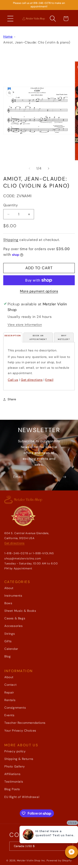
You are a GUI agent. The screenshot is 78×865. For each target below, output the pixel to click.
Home (8, 36)
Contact (10, 685)
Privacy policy (15, 751)
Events (9, 715)
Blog (7, 656)
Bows (8, 603)
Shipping (10, 239)
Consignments (15, 708)
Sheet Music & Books (20, 611)
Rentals (9, 700)
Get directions (31, 380)
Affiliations (12, 774)
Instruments (13, 595)
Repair (9, 692)
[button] (10, 18)
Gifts (8, 641)
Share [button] (12, 399)
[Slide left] (29, 168)
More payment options (39, 291)
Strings (9, 634)
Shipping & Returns (18, 759)
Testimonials (13, 781)
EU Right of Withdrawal (21, 797)
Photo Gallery (14, 766)
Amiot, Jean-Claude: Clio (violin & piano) (36, 42)
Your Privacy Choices (20, 730)
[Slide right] (48, 168)
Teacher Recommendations (25, 723)
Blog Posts (12, 789)
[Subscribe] (64, 477)
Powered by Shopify (59, 860)
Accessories (13, 626)
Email (49, 380)
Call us (13, 380)
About (8, 588)
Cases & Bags (14, 618)
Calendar (11, 649)
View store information (25, 325)
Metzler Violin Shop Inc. (31, 860)
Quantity (10, 205)
